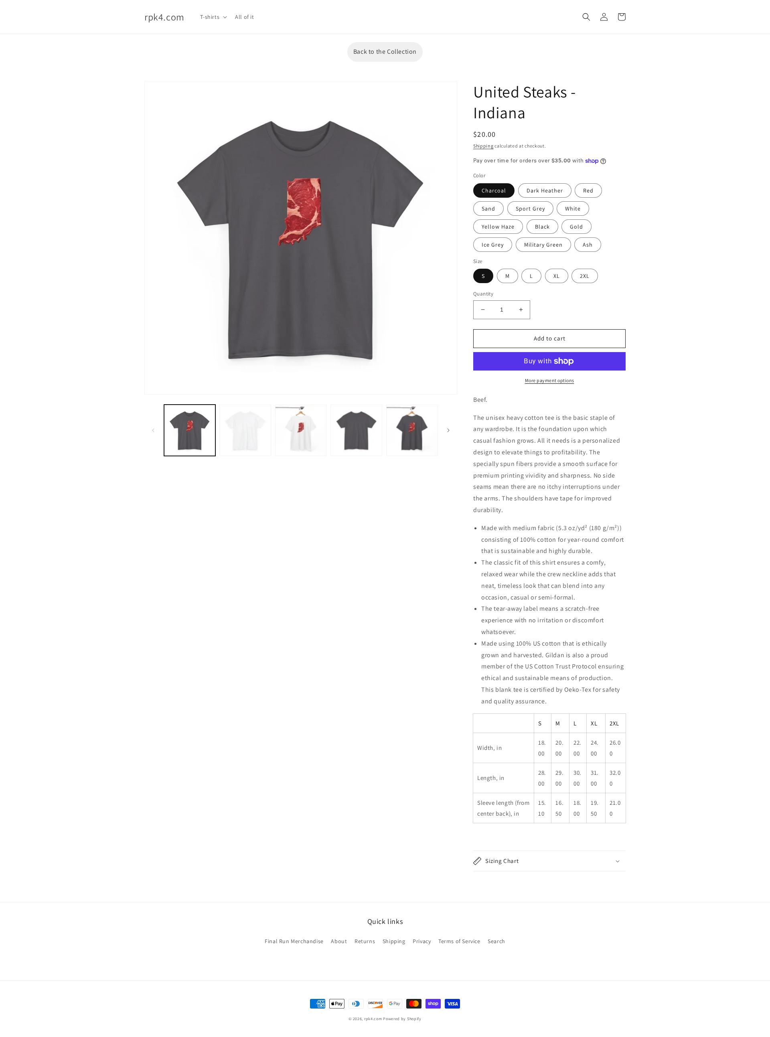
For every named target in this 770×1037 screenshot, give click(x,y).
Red (588, 190)
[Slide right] (448, 430)
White (573, 208)
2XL (585, 276)
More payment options (549, 380)
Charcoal (494, 190)
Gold (576, 226)
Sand (488, 208)
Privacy (422, 941)
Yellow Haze (498, 226)
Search (496, 941)
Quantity (483, 293)
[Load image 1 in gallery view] (189, 430)
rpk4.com (373, 1018)
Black (542, 226)
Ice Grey (493, 244)
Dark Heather (545, 190)
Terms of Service (459, 941)
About (339, 941)
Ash (588, 244)
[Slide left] (153, 430)
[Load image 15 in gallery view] (356, 430)
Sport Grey (530, 208)
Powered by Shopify (402, 1018)
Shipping (483, 146)
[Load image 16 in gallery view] (412, 430)
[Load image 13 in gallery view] (245, 430)
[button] (212, 16)
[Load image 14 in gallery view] (300, 430)
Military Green (543, 244)
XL (556, 276)
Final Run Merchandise (294, 941)
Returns (365, 941)
